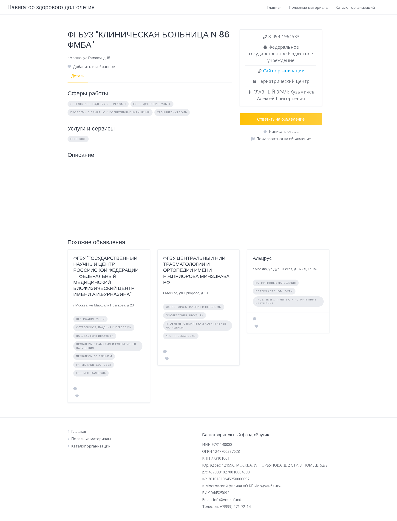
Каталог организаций (355, 7)
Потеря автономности (274, 291)
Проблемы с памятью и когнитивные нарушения (110, 112)
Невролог (78, 139)
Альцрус (262, 258)
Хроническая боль (172, 112)
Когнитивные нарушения (275, 282)
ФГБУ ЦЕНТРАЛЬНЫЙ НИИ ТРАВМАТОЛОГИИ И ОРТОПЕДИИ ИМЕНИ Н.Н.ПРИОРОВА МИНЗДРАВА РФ (196, 270)
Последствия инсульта (152, 104)
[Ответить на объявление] (75, 388)
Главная (274, 7)
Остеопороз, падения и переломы (98, 104)
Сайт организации (284, 71)
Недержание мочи (90, 319)
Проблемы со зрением (94, 356)
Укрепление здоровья (93, 364)
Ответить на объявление (281, 119)
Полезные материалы (308, 7)
